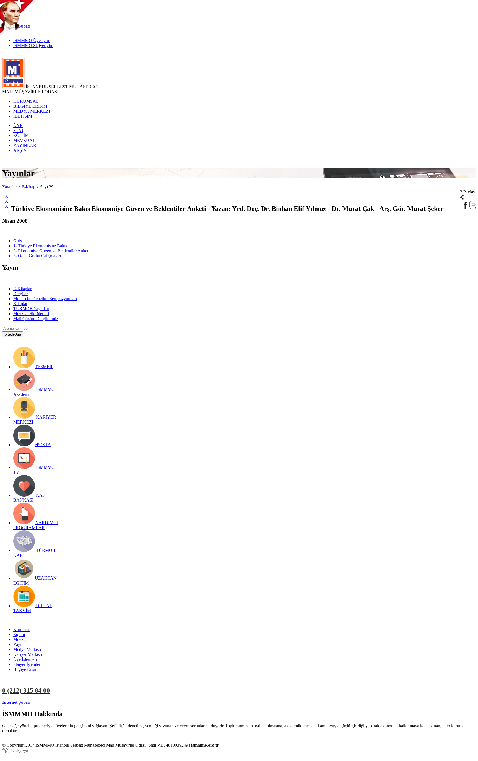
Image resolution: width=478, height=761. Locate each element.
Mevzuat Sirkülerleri (31, 313)
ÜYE (18, 125)
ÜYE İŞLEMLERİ (48, 702)
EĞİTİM (21, 135)
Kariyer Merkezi (27, 654)
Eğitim (19, 634)
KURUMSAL (26, 101)
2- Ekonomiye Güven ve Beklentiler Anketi (51, 250)
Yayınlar (10, 187)
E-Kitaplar (22, 288)
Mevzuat (20, 639)
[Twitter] (472, 208)
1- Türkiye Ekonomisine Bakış (40, 245)
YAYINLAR (24, 145)
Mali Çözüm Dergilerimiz (35, 318)
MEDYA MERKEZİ (31, 111)
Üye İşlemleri (25, 659)
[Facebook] (464, 208)
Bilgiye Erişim (25, 669)
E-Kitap (29, 187)
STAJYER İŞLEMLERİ (88, 702)
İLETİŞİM (22, 116)
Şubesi (16, 702)
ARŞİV (20, 150)
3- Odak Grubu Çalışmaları (37, 255)
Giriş (17, 240)
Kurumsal (21, 629)
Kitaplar (20, 303)
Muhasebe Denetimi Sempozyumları (45, 298)
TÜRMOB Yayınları (31, 308)
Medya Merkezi (27, 649)
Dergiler (20, 293)
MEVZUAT (24, 140)
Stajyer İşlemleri (27, 664)
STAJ (18, 130)
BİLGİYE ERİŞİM (30, 106)
